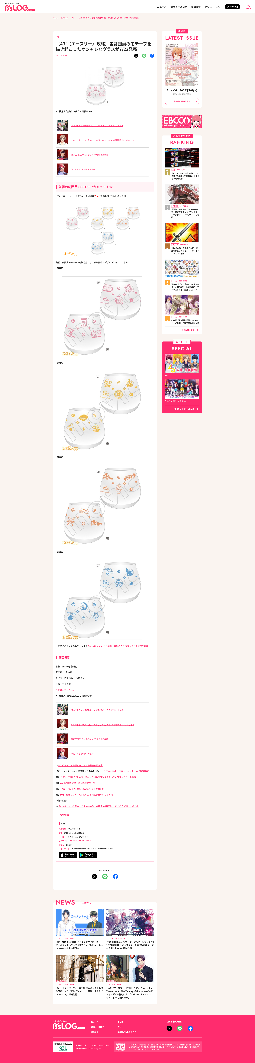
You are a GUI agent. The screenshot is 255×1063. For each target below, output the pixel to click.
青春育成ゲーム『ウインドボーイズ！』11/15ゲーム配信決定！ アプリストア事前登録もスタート (185, 287)
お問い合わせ (81, 1045)
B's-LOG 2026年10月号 (182, 90)
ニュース (162, 6)
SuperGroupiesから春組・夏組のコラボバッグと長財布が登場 (118, 646)
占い (218, 6)
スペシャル (64, 18)
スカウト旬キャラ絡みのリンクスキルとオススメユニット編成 (97, 125)
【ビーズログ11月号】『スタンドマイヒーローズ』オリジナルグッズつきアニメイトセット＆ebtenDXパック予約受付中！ (79, 945)
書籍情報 (196, 6)
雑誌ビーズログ (179, 6)
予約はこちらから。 (65, 689)
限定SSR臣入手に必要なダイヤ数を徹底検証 (89, 154)
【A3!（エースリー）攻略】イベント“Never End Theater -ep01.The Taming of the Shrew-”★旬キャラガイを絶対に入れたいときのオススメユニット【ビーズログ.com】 (129, 992)
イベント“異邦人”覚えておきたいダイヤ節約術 (82, 788)
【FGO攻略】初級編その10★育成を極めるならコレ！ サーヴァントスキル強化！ (185, 251)
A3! (73, 18)
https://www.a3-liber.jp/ (80, 840)
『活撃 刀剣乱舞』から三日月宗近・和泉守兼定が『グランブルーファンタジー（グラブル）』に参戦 (185, 213)
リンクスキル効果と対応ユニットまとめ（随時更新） (124, 771)
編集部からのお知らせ (127, 1032)
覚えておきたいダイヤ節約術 (83, 169)
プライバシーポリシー (100, 1045)
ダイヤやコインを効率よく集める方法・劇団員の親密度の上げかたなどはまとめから (98, 806)
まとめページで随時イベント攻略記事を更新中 (80, 765)
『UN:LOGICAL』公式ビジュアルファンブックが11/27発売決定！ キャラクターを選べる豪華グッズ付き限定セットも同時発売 (130, 945)
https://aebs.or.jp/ (152, 1049)
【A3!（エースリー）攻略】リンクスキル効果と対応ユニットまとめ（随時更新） (185, 176)
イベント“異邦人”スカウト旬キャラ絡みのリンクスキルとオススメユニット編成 (98, 777)
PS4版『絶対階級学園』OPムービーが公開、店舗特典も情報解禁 (185, 321)
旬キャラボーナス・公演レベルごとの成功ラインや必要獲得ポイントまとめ (102, 140)
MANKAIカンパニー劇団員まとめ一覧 (77, 782)
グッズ (208, 6)
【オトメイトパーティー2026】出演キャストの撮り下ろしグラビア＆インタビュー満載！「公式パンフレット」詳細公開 (79, 991)
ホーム (55, 18)
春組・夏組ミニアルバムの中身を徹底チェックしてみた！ (87, 794)
